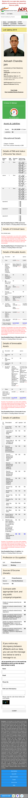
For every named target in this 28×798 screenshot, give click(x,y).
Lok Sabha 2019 (12, 22)
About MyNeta (14, 771)
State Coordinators (14, 776)
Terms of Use (14, 782)
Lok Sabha (9, 13)
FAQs (14, 785)
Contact (14, 779)
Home (2, 13)
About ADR (14, 774)
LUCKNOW (13, 23)
